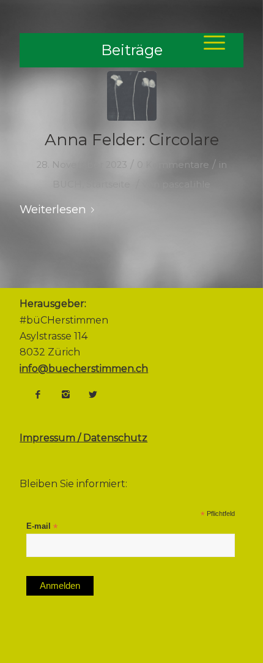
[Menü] (208, 42)
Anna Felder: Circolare (132, 140)
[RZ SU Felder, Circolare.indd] (132, 96)
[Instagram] (65, 394)
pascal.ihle (186, 184)
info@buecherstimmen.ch (84, 368)
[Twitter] (93, 394)
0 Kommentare (173, 164)
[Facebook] (38, 394)
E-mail (41, 526)
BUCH (67, 184)
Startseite (108, 184)
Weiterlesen (53, 209)
